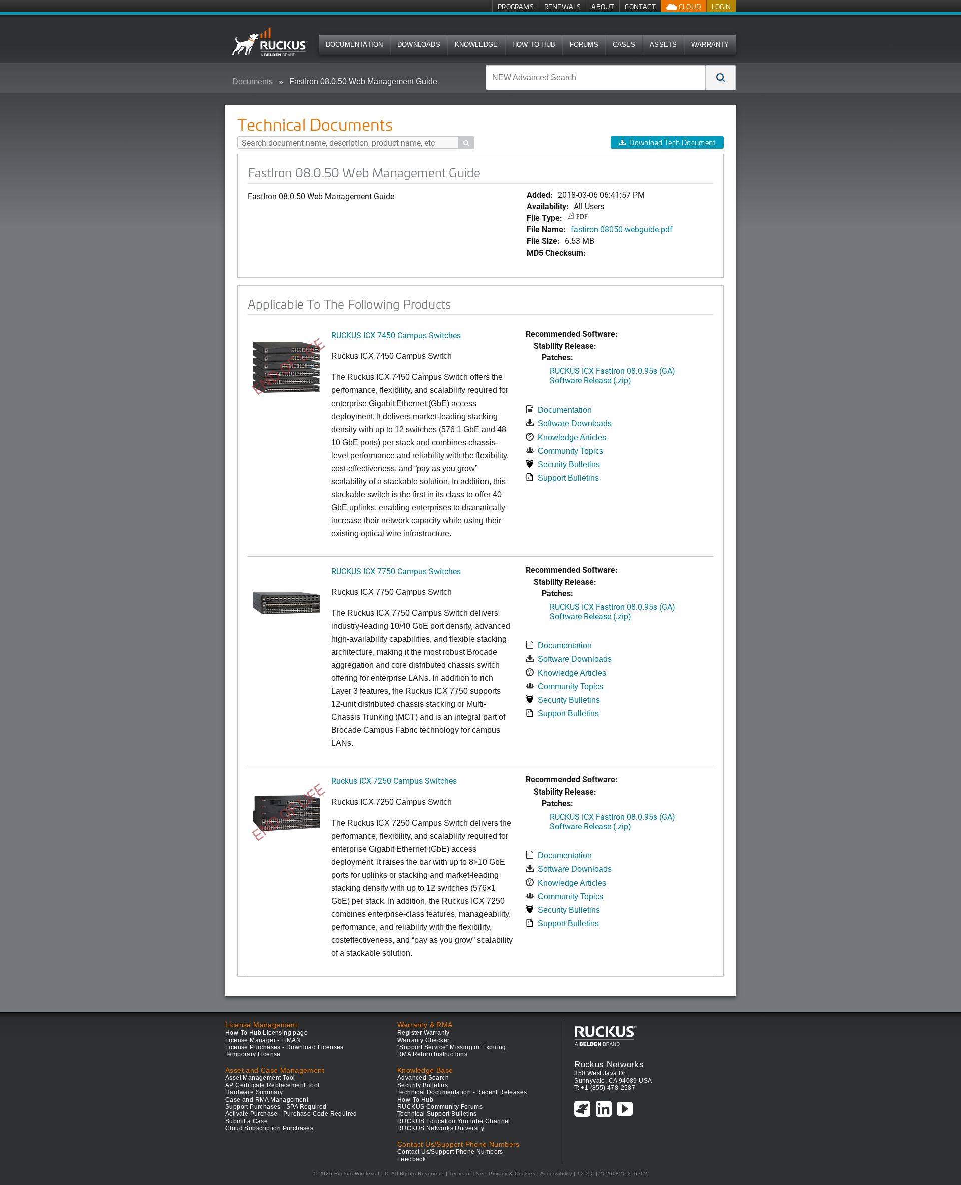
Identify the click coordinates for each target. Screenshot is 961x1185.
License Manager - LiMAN (263, 1040)
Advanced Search (423, 1077)
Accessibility (556, 1173)
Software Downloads (575, 423)
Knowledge (476, 44)
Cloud (689, 6)
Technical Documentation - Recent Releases (462, 1092)
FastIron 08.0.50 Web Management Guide (363, 81)
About (602, 6)
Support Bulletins (568, 478)
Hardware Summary (254, 1092)
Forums (584, 44)
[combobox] (596, 77)
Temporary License (253, 1054)
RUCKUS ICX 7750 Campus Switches (396, 571)
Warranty (710, 44)
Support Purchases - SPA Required (276, 1106)
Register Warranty (423, 1032)
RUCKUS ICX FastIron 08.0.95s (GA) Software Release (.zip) (612, 375)
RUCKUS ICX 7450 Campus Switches (396, 335)
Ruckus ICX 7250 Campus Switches (394, 780)
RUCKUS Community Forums (440, 1106)
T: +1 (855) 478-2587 (604, 1087)
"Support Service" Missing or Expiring (451, 1047)
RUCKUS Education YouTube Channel (453, 1121)
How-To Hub (533, 44)
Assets (663, 44)
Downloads (418, 44)
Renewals (562, 6)
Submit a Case (246, 1121)
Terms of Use (466, 1173)
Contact (640, 6)
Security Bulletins (569, 464)
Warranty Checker (423, 1040)
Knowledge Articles (572, 437)
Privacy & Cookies (512, 1173)
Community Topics (570, 451)
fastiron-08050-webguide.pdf (622, 229)
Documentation (354, 44)
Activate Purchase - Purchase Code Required (291, 1113)
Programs (516, 6)
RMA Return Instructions (432, 1054)
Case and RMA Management (266, 1099)
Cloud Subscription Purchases (269, 1128)
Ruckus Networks (609, 1064)
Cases (624, 44)
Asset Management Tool (260, 1077)
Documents (252, 81)
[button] (721, 77)
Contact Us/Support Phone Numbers (450, 1151)
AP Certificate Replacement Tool (272, 1085)
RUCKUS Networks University (440, 1128)
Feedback (411, 1159)
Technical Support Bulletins (437, 1113)
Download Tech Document (672, 142)
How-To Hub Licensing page (266, 1032)
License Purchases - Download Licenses (284, 1047)
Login (721, 6)
